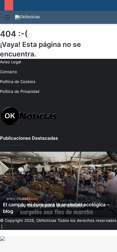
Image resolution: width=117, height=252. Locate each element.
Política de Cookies (17, 81)
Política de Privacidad (19, 91)
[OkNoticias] (27, 17)
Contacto (8, 71)
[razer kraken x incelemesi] (58, 238)
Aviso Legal (10, 61)
